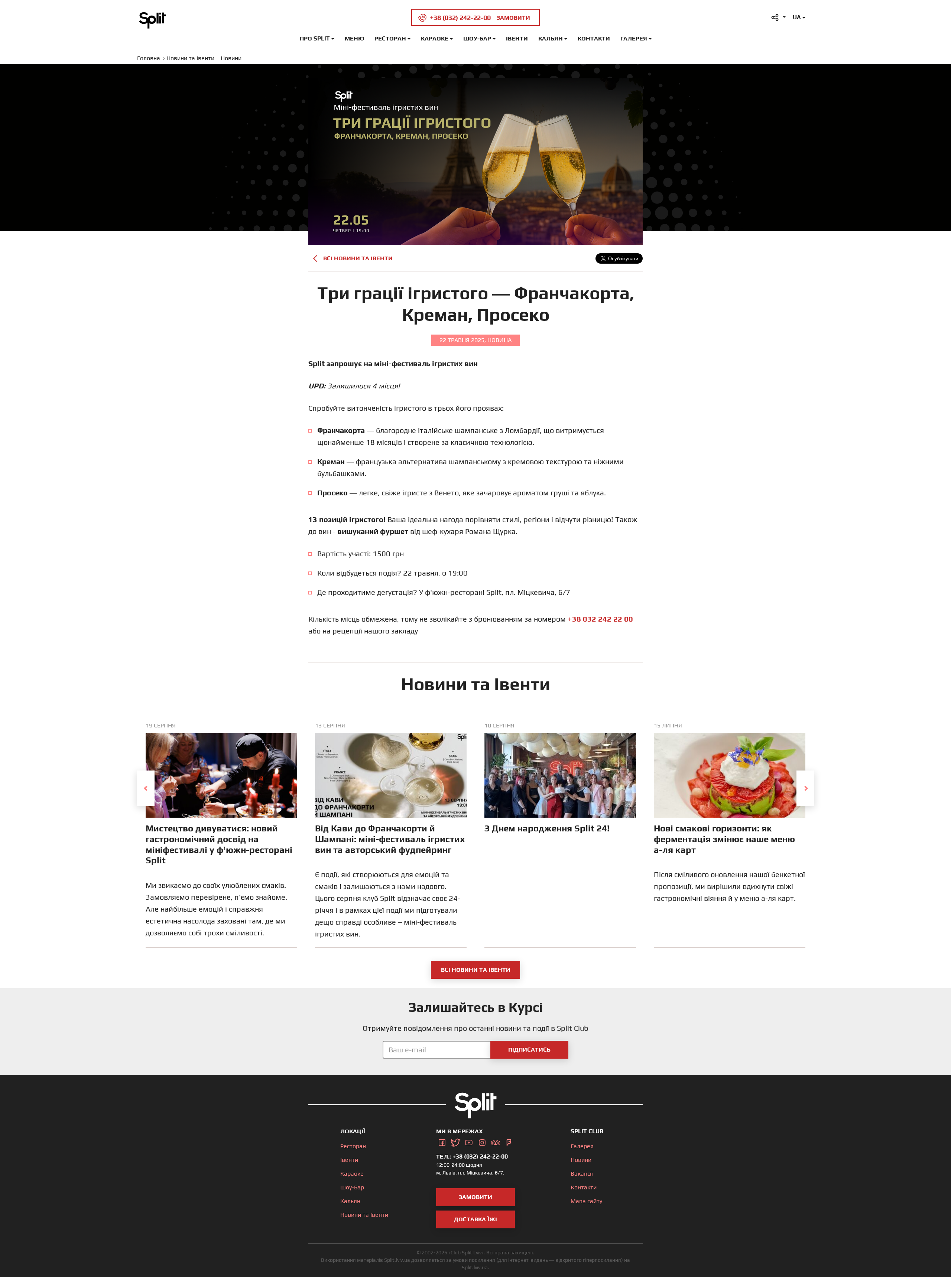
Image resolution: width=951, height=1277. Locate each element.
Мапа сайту (586, 1201)
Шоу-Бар (477, 38)
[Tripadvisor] (496, 1141)
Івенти (517, 38)
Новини (581, 1159)
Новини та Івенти (364, 1214)
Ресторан (390, 38)
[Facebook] (442, 1141)
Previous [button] (146, 788)
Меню (354, 38)
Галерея (633, 38)
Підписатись (529, 1049)
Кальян (550, 38)
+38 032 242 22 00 (600, 619)
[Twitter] (455, 1141)
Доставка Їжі (475, 1219)
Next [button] (805, 788)
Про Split (315, 38)
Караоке (434, 38)
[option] (221, 835)
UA (797, 17)
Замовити (475, 1197)
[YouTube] (469, 1141)
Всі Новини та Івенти (358, 258)
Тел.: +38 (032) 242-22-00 (472, 1156)
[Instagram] (482, 1141)
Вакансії (582, 1173)
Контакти (594, 38)
